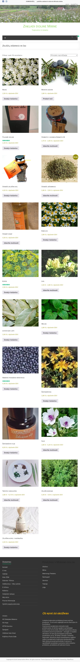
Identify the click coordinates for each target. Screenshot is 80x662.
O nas (4, 570)
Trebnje (45, 584)
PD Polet (5, 623)
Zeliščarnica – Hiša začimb (11, 584)
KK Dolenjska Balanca (9, 619)
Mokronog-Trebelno (49, 573)
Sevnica (45, 580)
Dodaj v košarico (11, 99)
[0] (77, 37)
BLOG (67, 4)
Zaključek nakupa (8, 594)
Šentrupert (46, 577)
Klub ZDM (5, 577)
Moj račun (5, 597)
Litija (44, 587)
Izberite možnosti (50, 146)
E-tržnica (5, 587)
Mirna (44, 570)
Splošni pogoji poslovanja (11, 604)
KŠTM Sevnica (7, 626)
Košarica (5, 590)
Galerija (4, 574)
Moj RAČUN (74, 4)
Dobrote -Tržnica (8, 580)
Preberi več (47, 99)
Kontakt (5, 567)
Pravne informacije (8, 600)
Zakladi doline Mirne (40, 26)
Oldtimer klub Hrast (9, 633)
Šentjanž (5, 629)
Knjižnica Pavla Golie (9, 636)
